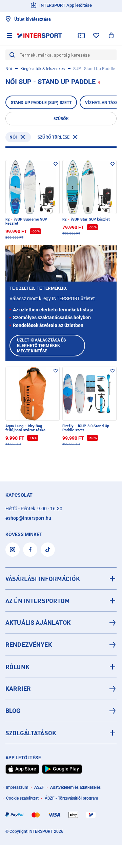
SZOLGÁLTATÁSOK (30, 733)
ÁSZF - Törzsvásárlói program (71, 798)
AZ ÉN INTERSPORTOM (37, 600)
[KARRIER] (61, 689)
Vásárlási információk (42, 578)
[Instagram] (12, 549)
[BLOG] (61, 711)
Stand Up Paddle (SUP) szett (41, 102)
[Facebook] (30, 549)
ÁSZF (39, 787)
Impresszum (17, 787)
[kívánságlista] (96, 36)
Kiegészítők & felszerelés (42, 68)
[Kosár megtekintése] (111, 36)
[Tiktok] (48, 549)
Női (8, 68)
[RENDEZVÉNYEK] (61, 645)
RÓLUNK (17, 667)
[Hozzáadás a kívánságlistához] (56, 164)
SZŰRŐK (61, 118)
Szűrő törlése (53, 137)
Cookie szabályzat (22, 798)
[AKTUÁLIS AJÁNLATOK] (61, 623)
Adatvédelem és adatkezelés (75, 787)
